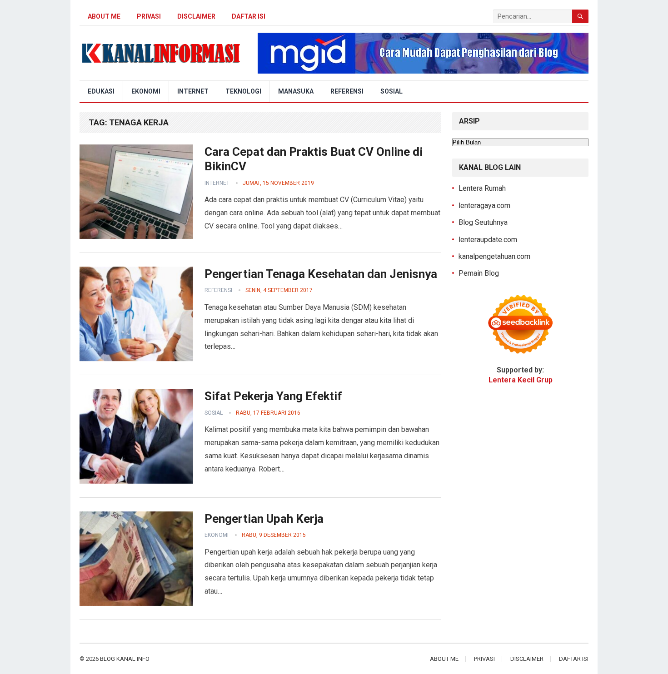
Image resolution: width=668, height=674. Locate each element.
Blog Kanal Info (125, 658)
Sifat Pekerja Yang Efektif (273, 396)
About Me (104, 16)
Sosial (391, 91)
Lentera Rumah (482, 188)
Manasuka (296, 91)
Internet (193, 91)
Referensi (347, 91)
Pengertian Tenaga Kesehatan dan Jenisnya (320, 274)
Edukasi (101, 91)
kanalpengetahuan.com (494, 256)
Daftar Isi (248, 16)
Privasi (149, 16)
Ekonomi (145, 91)
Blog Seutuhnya (483, 222)
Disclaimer (196, 16)
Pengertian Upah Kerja (264, 518)
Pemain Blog (479, 273)
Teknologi (243, 91)
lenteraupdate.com (488, 239)
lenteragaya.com (484, 205)
